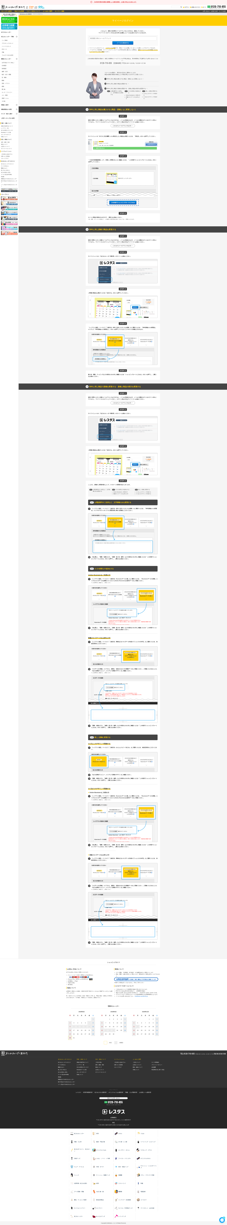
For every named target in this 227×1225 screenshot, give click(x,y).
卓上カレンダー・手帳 (7, 36)
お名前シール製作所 (145, 1092)
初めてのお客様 (19, 11)
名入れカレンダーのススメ (7, 164)
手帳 (3, 52)
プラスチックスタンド (7, 43)
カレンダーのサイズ (6, 134)
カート (204, 7)
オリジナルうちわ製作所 (116, 1092)
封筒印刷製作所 (87, 1092)
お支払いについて (5, 146)
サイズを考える (5, 166)
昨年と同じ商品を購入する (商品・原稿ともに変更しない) (124, 79)
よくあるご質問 (47, 11)
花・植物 (4, 77)
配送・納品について (137, 1067)
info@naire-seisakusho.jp (141, 996)
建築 (3, 86)
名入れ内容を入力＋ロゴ (7, 130)
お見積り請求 (214, 11)
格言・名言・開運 (6, 74)
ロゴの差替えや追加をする (122, 489)
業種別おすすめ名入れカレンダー (9, 178)
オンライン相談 (59, 11)
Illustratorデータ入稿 (6, 132)
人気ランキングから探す (8, 118)
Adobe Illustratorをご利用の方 (133, 95)
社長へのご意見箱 (5, 156)
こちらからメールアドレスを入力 (122, 125)
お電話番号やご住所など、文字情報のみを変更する (117, 92)
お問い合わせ (206, 11)
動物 (3, 80)
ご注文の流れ (98, 1062)
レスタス (78, 1092)
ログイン (187, 7)
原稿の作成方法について (7, 126)
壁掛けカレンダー (6, 59)
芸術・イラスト (6, 83)
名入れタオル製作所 (100, 1092)
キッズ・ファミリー (7, 92)
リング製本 (5, 40)
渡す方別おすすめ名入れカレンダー (66, 1082)
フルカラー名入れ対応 (7, 55)
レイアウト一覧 (5, 128)
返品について (4, 144)
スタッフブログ (5, 158)
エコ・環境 (5, 95)
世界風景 (4, 68)
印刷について (4, 136)
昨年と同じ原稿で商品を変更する (117, 83)
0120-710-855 (218, 6)
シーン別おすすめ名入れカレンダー (66, 1084)
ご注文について (136, 1062)
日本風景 (4, 65)
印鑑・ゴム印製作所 (131, 1092)
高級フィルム (5, 98)
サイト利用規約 (155, 1062)
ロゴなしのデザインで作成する (143, 492)
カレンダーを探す (6, 11)
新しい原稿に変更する (151, 91)
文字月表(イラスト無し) (8, 62)
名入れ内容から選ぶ (6, 172)
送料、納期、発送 (5, 142)
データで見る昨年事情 (6, 174)
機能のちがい (4, 168)
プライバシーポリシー (157, 1064)
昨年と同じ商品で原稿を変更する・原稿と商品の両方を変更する (126, 88)
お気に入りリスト (196, 7)
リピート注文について (33, 11)
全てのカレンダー (6, 32)
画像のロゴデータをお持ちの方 (120, 493)
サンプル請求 (222, 11)
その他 (3, 101)
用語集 (2, 176)
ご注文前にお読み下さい (7, 154)
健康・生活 (5, 71)
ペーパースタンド (6, 46)
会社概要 (154, 1067)
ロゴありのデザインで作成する (143, 493)
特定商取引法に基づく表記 (158, 1069)
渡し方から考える (5, 170)
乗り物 (3, 89)
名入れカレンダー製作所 (26, 14)
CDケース (4, 49)
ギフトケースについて (6, 148)
